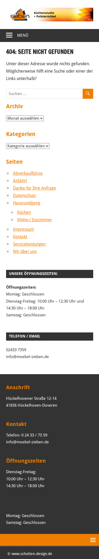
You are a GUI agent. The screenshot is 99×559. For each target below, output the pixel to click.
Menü (22, 35)
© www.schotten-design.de (29, 554)
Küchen (24, 212)
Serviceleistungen (29, 244)
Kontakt (20, 236)
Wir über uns (25, 251)
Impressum (23, 229)
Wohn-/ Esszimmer (34, 219)
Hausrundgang (26, 202)
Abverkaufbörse (28, 173)
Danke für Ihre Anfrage (34, 188)
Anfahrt (20, 180)
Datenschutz (24, 195)
